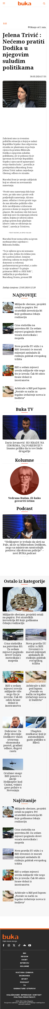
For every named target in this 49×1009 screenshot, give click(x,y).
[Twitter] (14, 945)
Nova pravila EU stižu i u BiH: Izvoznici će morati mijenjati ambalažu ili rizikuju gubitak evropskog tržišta (30, 353)
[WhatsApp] (8, 130)
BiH (5, 23)
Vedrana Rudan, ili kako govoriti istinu (24, 499)
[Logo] (24, 3)
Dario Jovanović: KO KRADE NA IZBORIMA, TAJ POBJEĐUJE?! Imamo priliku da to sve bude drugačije (24, 447)
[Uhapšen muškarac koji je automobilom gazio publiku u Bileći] (36, 722)
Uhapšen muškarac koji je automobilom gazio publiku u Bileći (36, 736)
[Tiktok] (19, 945)
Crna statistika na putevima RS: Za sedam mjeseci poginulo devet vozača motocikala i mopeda (28, 332)
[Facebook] (8, 112)
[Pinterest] (8, 124)
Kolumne (24, 460)
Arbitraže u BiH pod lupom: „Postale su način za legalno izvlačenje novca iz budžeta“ (30, 393)
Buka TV (24, 409)
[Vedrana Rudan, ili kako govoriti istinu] (24, 480)
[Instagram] (9, 945)
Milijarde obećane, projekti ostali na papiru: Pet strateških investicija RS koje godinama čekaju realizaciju (30, 311)
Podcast (24, 508)
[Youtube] (30, 945)
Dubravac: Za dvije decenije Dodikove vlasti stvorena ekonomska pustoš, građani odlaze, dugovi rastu (12, 741)
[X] (8, 118)
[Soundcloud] (24, 945)
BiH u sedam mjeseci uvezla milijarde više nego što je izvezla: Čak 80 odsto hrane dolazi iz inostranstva (30, 374)
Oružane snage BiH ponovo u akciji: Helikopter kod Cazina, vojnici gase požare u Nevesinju (13, 781)
